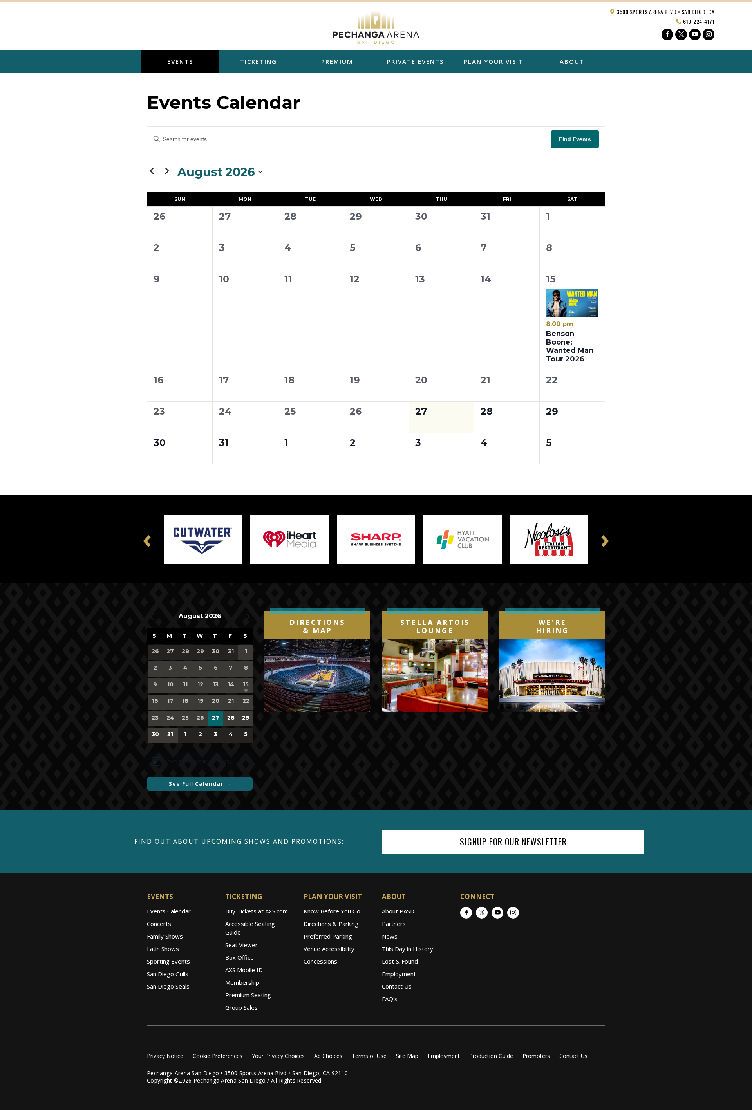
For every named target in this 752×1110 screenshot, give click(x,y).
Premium (337, 61)
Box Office (239, 957)
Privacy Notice (165, 1055)
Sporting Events (168, 961)
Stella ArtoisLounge (435, 626)
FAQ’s (390, 999)
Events (180, 61)
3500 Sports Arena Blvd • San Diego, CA (665, 11)
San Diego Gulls (167, 974)
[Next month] (167, 170)
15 (550, 279)
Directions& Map (317, 626)
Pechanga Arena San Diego (376, 25)
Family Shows (165, 936)
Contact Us (397, 986)
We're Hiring (552, 626)
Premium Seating (248, 995)
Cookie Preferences (217, 1055)
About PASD (398, 911)
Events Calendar (169, 911)
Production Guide (491, 1055)
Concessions (320, 961)
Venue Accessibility (329, 949)
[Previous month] (151, 170)
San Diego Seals (168, 986)
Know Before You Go (332, 911)
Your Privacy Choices (278, 1055)
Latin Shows (163, 949)
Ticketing (258, 61)
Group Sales (241, 1007)
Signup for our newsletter (513, 841)
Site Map (407, 1055)
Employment (399, 974)
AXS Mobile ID (244, 970)
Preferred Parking (328, 936)
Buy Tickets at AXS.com (256, 911)
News (390, 936)
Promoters (536, 1055)
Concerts (159, 924)
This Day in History (407, 949)
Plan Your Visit (493, 61)
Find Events (575, 139)
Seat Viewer (241, 945)
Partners (394, 924)
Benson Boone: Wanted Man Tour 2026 (569, 341)
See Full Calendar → (200, 783)
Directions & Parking (331, 924)
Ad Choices (328, 1055)
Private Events (415, 61)
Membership (242, 982)
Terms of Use (369, 1055)
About (572, 61)
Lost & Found (400, 961)
